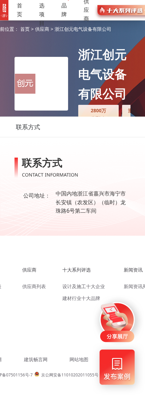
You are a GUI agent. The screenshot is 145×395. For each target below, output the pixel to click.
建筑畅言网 (36, 359)
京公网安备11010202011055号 (69, 375)
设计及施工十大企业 (83, 286)
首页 (19, 10)
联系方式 (28, 127)
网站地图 (78, 359)
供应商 (43, 29)
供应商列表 (34, 286)
